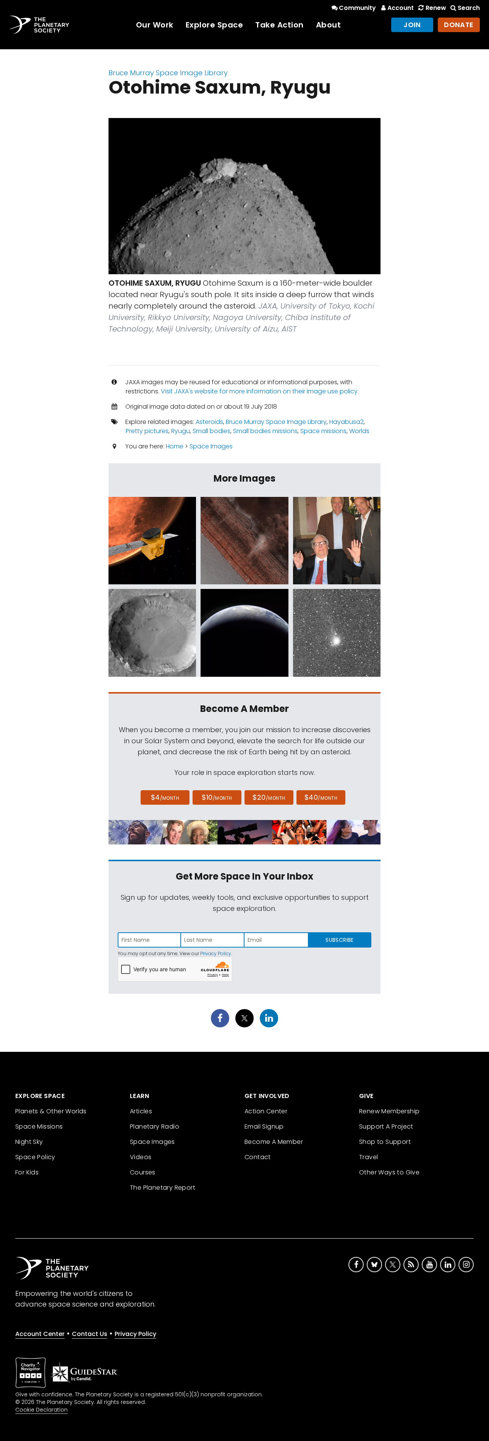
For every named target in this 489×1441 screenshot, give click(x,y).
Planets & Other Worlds (51, 1111)
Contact (257, 1157)
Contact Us (89, 1333)
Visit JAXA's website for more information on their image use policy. (260, 391)
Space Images (211, 446)
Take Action (279, 24)
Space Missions (39, 1126)
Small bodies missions (265, 431)
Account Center (40, 1333)
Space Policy (35, 1157)
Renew (436, 7)
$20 (269, 797)
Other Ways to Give (389, 1172)
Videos (140, 1157)
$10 (217, 797)
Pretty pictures (147, 431)
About (328, 24)
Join (412, 24)
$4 (165, 797)
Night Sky (29, 1141)
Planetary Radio (154, 1126)
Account (400, 7)
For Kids (27, 1172)
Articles (141, 1111)
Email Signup (264, 1126)
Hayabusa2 (346, 421)
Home (174, 446)
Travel (368, 1157)
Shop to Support (385, 1141)
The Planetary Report (162, 1187)
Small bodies (211, 431)
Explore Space (214, 24)
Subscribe (339, 940)
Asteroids (209, 421)
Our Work (154, 24)
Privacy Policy (215, 953)
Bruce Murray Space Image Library (168, 73)
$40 (320, 797)
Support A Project (386, 1126)
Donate (459, 24)
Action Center (265, 1111)
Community (357, 7)
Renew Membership (389, 1111)
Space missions (323, 431)
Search (469, 7)
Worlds (359, 431)
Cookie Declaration (41, 1410)
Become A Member (273, 1141)
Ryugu (180, 431)
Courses (142, 1172)
